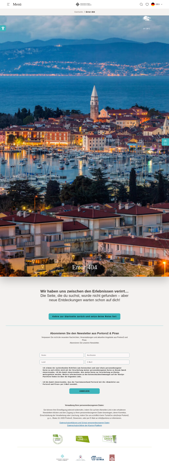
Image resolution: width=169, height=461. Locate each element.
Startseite (78, 12)
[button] (3, 28)
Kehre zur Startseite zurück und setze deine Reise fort (84, 316)
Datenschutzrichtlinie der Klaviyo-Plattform (84, 425)
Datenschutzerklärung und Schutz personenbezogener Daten (84, 423)
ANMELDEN (85, 391)
